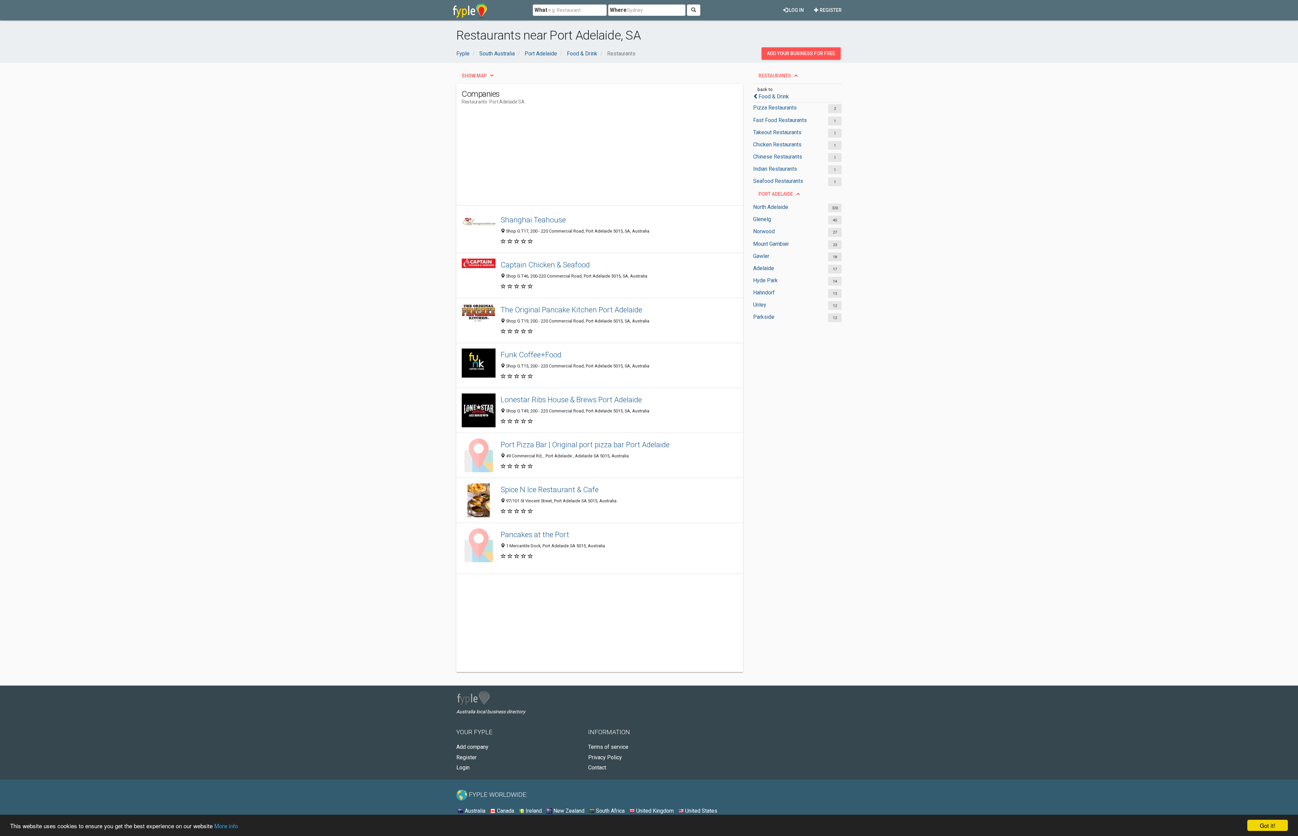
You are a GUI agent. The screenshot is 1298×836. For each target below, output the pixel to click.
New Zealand (568, 811)
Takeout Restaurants (777, 132)
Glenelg (762, 219)
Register (830, 10)
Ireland (533, 811)
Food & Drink (774, 96)
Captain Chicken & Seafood (545, 264)
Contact (597, 767)
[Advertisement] (585, 158)
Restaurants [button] (775, 75)
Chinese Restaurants (777, 156)
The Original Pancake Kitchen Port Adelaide (571, 309)
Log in (796, 10)
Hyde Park (765, 280)
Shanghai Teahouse (533, 219)
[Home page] (470, 10)
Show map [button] (474, 75)
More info (226, 825)
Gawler (761, 256)
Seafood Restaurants (778, 181)
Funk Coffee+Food (531, 354)
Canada (505, 811)
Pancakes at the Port (535, 534)
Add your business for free (801, 53)
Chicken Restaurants (777, 144)
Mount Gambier (771, 244)
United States (700, 811)
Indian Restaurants (775, 169)
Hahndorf (764, 292)
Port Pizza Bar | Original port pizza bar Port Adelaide (585, 444)
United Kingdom (654, 811)
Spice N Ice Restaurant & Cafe (550, 489)
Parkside (763, 317)
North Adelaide (770, 207)
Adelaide (763, 268)
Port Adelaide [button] (776, 194)
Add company (472, 747)
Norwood (764, 231)
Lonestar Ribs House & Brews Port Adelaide (571, 399)
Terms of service (608, 747)
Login (463, 767)
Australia (474, 811)
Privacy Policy (605, 757)
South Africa (610, 811)
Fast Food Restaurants (780, 120)
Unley (759, 305)
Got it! (1267, 825)
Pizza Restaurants (775, 107)
